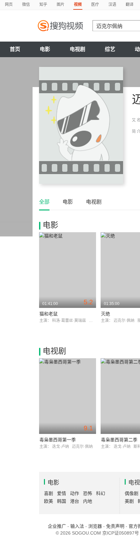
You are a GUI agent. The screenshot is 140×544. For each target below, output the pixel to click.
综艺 (110, 49)
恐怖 (87, 493)
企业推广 (57, 526)
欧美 (48, 501)
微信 (26, 4)
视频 (78, 4)
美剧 (129, 501)
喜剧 (48, 493)
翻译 (129, 4)
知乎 (43, 4)
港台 (74, 501)
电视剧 (77, 49)
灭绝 (105, 313)
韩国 (61, 501)
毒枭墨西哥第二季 (119, 439)
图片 (60, 4)
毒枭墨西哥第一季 (57, 439)
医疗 (95, 4)
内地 (87, 501)
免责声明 (115, 526)
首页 (15, 49)
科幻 (100, 493)
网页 (9, 4)
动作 (74, 493)
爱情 (61, 493)
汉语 (112, 4)
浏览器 (95, 526)
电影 (45, 49)
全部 (44, 202)
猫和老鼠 (48, 313)
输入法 (77, 526)
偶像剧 (131, 493)
